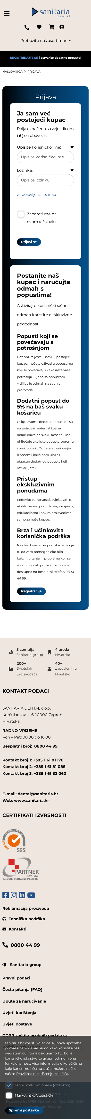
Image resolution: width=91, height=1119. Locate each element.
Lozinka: (25, 170)
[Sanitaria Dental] (51, 13)
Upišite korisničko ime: (39, 147)
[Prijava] (61, 27)
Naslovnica (12, 71)
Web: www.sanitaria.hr (25, 800)
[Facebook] (5, 895)
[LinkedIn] (22, 895)
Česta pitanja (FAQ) (22, 989)
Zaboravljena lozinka (36, 194)
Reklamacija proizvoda (25, 908)
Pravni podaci (16, 978)
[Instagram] (14, 895)
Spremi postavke (24, 1110)
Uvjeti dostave (17, 1024)
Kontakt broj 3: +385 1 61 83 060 (34, 773)
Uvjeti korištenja (19, 1012)
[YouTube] (31, 895)
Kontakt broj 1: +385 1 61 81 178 (33, 760)
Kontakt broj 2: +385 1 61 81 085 (34, 766)
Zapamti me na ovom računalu (42, 218)
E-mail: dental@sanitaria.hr (30, 794)
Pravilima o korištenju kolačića (42, 1074)
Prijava (34, 71)
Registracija (31, 591)
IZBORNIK (8, 13)
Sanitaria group (25, 964)
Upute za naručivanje (24, 1001)
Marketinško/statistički (34, 1095)
